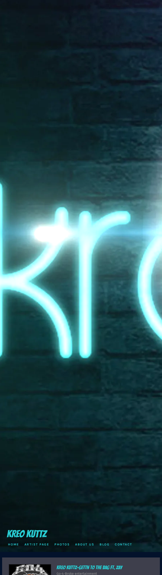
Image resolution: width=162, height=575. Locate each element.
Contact (123, 544)
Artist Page (36, 544)
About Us (84, 544)
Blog (104, 544)
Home (13, 544)
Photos (62, 544)
